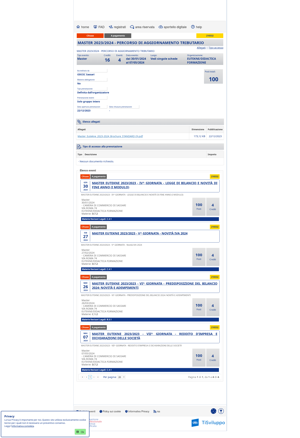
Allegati (201, 47)
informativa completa (23, 426)
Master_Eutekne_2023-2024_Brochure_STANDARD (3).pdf (110, 136)
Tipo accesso (216, 47)
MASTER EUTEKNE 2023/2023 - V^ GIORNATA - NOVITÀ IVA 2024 (140, 233)
